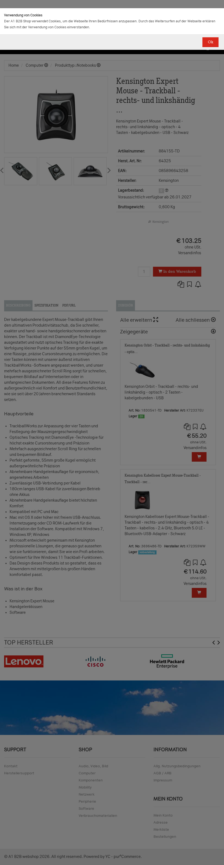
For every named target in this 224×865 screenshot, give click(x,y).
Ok (210, 42)
